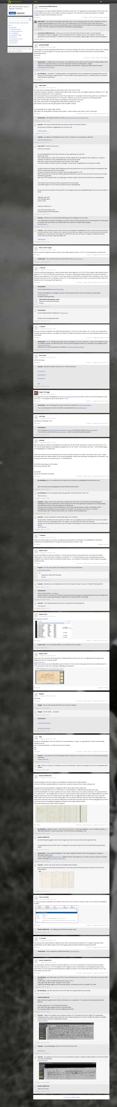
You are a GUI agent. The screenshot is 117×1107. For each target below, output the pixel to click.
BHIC (10, 25)
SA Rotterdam (13, 43)
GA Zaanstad (12, 27)
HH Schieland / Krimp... (15, 35)
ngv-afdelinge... (55, 593)
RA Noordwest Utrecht (15, 39)
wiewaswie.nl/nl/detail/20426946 (67, 396)
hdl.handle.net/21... (43, 224)
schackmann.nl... (42, 527)
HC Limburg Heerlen (15, 29)
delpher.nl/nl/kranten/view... (45, 140)
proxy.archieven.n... (78, 259)
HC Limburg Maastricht (15, 31)
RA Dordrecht (13, 37)
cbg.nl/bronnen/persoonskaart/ (46, 67)
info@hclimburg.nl (82, 408)
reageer (38, 17)
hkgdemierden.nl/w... (43, 759)
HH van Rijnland (13, 33)
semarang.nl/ (41, 378)
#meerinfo (37, 55)
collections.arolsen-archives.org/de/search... (77, 118)
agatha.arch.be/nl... (43, 1020)
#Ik (35, 965)
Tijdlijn (36, 1)
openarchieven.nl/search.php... (57, 858)
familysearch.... (64, 313)
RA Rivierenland (13, 41)
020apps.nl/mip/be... (61, 432)
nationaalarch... (42, 239)
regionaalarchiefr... (75, 951)
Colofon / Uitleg (26, 49)
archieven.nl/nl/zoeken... (57, 289)
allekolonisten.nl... (42, 495)
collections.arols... (42, 131)
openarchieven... (57, 857)
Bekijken (41, 303)
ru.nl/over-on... (42, 371)
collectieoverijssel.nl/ (92, 430)
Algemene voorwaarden (15, 51)
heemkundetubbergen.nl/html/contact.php (60, 430)
